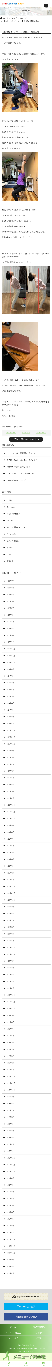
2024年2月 (10, 717)
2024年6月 (10, 690)
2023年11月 (11, 737)
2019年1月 (10, 1070)
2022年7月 (10, 839)
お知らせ (23, 18)
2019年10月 (11, 1008)
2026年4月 (10, 588)
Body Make (11, 507)
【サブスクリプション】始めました (20, 473)
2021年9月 (10, 907)
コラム (9, 554)
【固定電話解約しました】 (17, 480)
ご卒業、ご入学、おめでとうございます (22, 460)
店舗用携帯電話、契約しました (18, 467)
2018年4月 (10, 1131)
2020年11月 (11, 954)
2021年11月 (11, 893)
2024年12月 (11, 649)
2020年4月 (10, 968)
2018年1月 (10, 1151)
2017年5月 (10, 1205)
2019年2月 (10, 1063)
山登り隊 (10, 561)
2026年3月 (10, 595)
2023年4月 (10, 785)
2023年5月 (10, 778)
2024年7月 (10, 683)
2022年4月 (10, 859)
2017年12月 (11, 1158)
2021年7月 (10, 920)
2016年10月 (11, 1253)
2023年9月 (10, 751)
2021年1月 (10, 941)
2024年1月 (10, 724)
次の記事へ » (41, 433)
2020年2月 (10, 981)
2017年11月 (11, 1165)
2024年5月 (10, 696)
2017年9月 (10, 1178)
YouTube (10, 520)
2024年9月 (10, 669)
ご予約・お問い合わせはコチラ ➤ (26, 439)
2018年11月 (11, 1083)
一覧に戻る (26, 433)
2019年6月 (10, 1036)
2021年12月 (11, 886)
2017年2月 (10, 1226)
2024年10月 (11, 662)
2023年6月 (10, 771)
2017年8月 (10, 1185)
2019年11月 (11, 1002)
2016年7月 (10, 1273)
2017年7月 (10, 1192)
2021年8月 (10, 914)
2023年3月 (10, 791)
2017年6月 (10, 1199)
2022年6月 (10, 846)
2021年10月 (11, 900)
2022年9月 (10, 825)
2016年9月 (10, 1260)
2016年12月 (11, 1239)
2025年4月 (10, 629)
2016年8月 (10, 1266)
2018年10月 (11, 1090)
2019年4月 (10, 1049)
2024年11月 (11, 656)
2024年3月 (10, 710)
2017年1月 (10, 1233)
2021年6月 (10, 927)
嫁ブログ (10, 548)
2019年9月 (10, 1015)
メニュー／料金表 (13, 1332)
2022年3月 (10, 866)
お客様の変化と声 (13, 514)
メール (43, 1365)
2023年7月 (10, 764)
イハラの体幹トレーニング (17, 527)
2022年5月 (10, 852)
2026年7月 (10, 581)
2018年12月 (11, 1076)
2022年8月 (10, 832)
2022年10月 (11, 818)
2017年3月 (10, 1219)
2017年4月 (10, 1212)
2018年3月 (10, 1137)
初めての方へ (39, 1326)
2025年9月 (10, 601)
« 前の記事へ (11, 433)
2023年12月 (11, 730)
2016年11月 (11, 1246)
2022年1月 (10, 880)
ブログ (14, 18)
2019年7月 (10, 1029)
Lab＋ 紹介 (13, 1338)
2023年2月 (10, 798)
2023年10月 (11, 744)
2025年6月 (10, 615)
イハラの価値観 (13, 541)
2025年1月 (10, 642)
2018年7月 (10, 1110)
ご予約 (39, 1338)
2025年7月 (10, 608)
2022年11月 (11, 812)
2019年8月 (10, 1022)
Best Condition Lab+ (26, 1345)
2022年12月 (11, 805)
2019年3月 (10, 1056)
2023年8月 (10, 757)
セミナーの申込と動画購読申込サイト (21, 453)
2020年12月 (11, 947)
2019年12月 (11, 995)
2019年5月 (10, 1042)
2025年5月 (10, 622)
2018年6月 (10, 1117)
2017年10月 (11, 1171)
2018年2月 (10, 1144)
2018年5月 (10, 1124)
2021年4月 (10, 934)
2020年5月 (10, 961)
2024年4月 (10, 703)
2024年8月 (10, 676)
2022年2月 (10, 873)
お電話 (26, 1365)
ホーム (5, 18)
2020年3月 (10, 975)
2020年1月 (10, 988)
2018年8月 (10, 1104)
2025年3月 (10, 635)
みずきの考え (12, 534)
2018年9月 (10, 1097)
